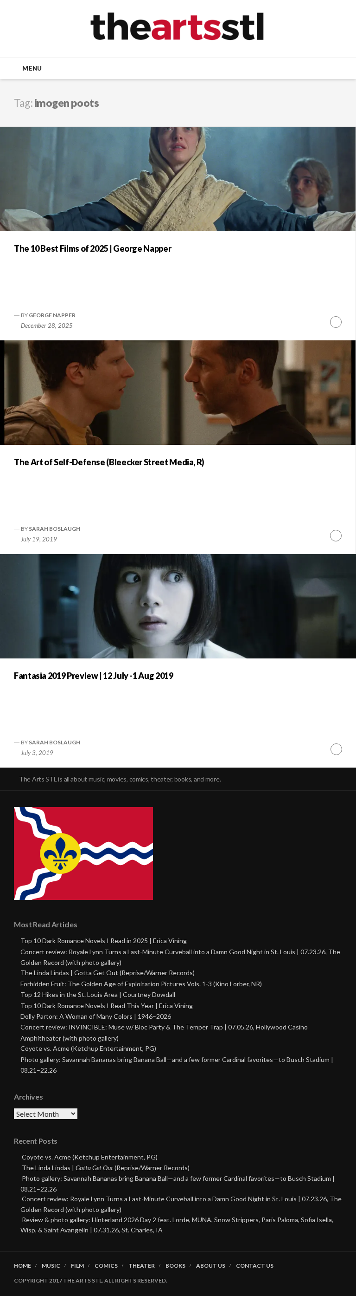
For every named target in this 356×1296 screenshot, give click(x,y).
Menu (32, 68)
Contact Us (254, 1266)
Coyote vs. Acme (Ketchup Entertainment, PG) (88, 1048)
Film (77, 1266)
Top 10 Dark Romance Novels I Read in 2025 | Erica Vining (103, 940)
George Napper (52, 315)
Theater (141, 1266)
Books (175, 1266)
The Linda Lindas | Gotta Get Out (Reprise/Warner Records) (107, 973)
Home (22, 1266)
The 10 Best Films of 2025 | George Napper (92, 248)
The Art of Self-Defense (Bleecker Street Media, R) (109, 462)
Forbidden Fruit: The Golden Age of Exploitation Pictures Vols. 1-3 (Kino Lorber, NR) (141, 984)
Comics (106, 1266)
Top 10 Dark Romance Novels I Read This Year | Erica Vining (106, 1005)
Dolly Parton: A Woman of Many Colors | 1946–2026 (95, 1016)
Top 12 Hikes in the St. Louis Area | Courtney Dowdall (97, 994)
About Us (210, 1266)
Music (51, 1266)
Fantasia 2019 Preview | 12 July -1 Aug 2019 (93, 676)
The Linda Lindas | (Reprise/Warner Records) (106, 1168)
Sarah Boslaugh (54, 528)
